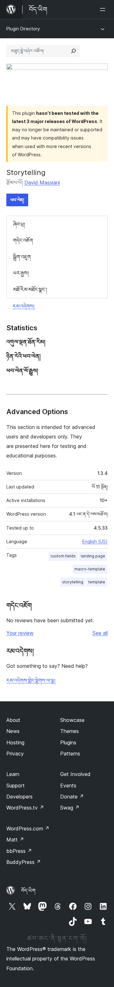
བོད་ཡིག (28, 890)
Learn (12, 774)
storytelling (72, 582)
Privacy (15, 753)
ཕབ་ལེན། (17, 199)
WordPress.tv (25, 807)
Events (68, 785)
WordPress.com (27, 828)
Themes (69, 731)
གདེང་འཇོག (23, 240)
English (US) (95, 541)
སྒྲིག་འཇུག (22, 257)
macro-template (89, 569)
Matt (15, 839)
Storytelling (26, 172)
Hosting (15, 742)
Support (15, 785)
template (96, 582)
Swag (69, 807)
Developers (19, 796)
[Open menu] (104, 9)
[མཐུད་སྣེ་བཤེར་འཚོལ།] (73, 51)
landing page (93, 556)
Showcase (72, 720)
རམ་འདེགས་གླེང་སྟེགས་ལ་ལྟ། (30, 680)
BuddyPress (23, 862)
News (13, 731)
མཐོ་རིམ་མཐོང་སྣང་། (30, 289)
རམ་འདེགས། (24, 306)
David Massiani (42, 182)
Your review (20, 633)
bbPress (19, 851)
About (13, 720)
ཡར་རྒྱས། (21, 273)
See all (100, 633)
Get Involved (75, 774)
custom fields (63, 556)
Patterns (70, 753)
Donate (72, 796)
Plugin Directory (23, 28)
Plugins (68, 742)
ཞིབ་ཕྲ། (19, 224)
